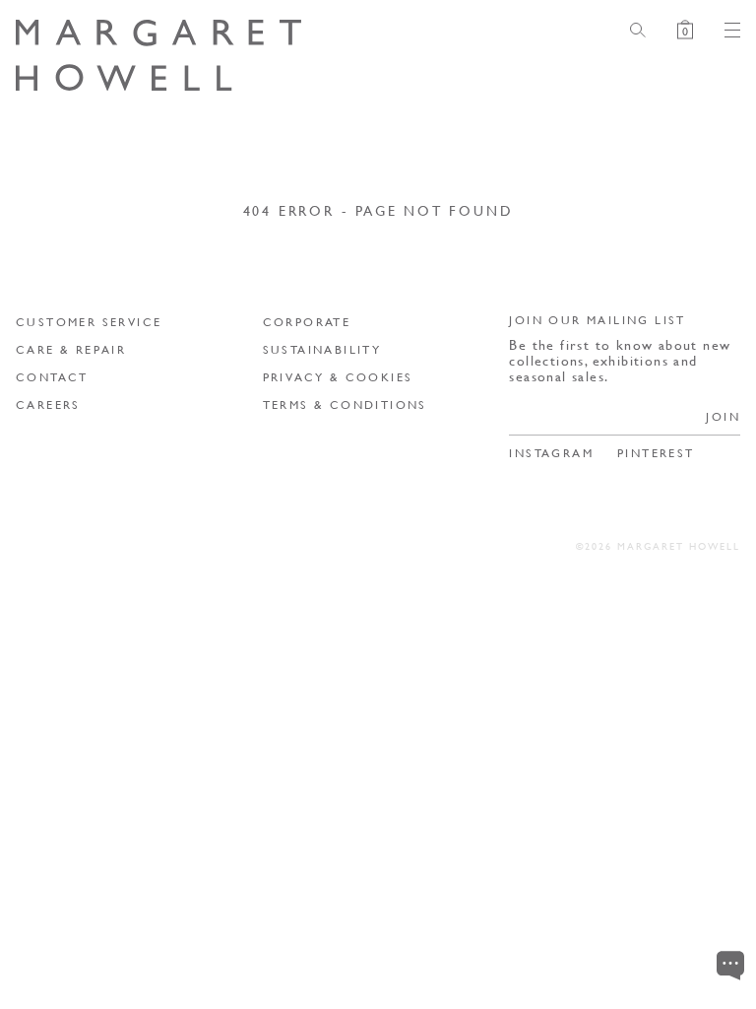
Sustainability (322, 349)
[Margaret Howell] (158, 56)
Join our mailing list (597, 319)
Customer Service (88, 321)
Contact (52, 377)
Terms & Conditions (345, 404)
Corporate (307, 321)
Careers (48, 404)
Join (723, 416)
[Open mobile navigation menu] (724, 30)
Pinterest (656, 453)
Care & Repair (71, 349)
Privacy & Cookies (338, 377)
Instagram (551, 453)
